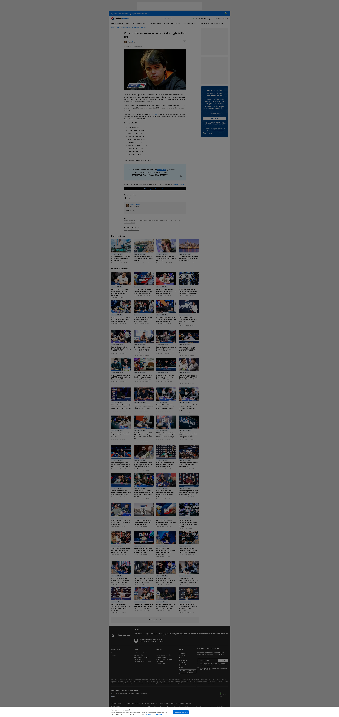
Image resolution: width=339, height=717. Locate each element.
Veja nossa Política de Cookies (153, 714)
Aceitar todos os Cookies (181, 712)
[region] (169, 712)
